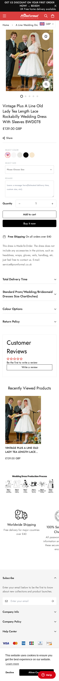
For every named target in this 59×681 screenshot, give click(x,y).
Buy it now (29, 223)
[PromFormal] (29, 16)
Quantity (7, 203)
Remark (9, 178)
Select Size (10, 163)
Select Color (12, 149)
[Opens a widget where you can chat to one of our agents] (47, 675)
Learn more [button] (12, 663)
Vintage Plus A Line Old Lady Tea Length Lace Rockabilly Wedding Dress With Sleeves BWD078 (21, 450)
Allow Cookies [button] (37, 672)
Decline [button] (10, 672)
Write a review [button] (30, 367)
